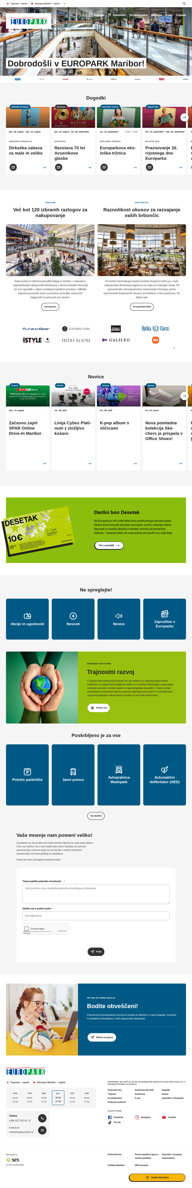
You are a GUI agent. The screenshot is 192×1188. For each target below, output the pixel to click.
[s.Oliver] (177, 79)
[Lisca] (81, 79)
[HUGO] (33, 79)
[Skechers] (105, 79)
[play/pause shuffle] (174, 348)
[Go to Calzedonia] (36, 328)
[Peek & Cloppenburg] (153, 79)
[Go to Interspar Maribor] (36, 340)
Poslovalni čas (115, 1154)
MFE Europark (141, 1165)
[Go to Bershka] (76, 328)
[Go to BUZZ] (116, 328)
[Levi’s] (129, 79)
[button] (184, 117)
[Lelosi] (57, 79)
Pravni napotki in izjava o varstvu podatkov (147, 1156)
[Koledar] (13, 167)
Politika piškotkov (116, 1165)
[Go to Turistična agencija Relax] (156, 340)
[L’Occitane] (9, 79)
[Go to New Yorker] (76, 340)
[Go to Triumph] (116, 340)
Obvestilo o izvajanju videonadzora (172, 1156)
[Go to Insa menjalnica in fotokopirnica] (156, 328)
